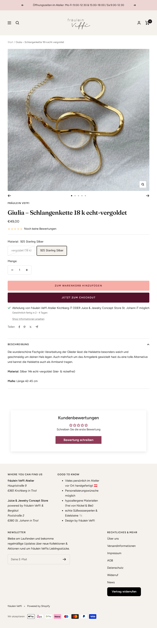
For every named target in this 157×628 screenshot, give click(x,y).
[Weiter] (147, 195)
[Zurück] (9, 195)
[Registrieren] (64, 559)
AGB (110, 560)
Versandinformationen (121, 546)
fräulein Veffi (18, 203)
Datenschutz (115, 567)
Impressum (114, 553)
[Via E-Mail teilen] (37, 327)
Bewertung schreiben (78, 440)
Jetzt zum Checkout (79, 297)
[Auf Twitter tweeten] (30, 327)
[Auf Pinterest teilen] (24, 327)
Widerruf (112, 575)
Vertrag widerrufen (124, 591)
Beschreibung (18, 344)
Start (10, 42)
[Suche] (17, 23)
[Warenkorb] (147, 23)
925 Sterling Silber (51, 250)
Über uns (113, 538)
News (111, 582)
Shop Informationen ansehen (28, 319)
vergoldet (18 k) (21, 250)
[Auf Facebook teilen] (19, 327)
